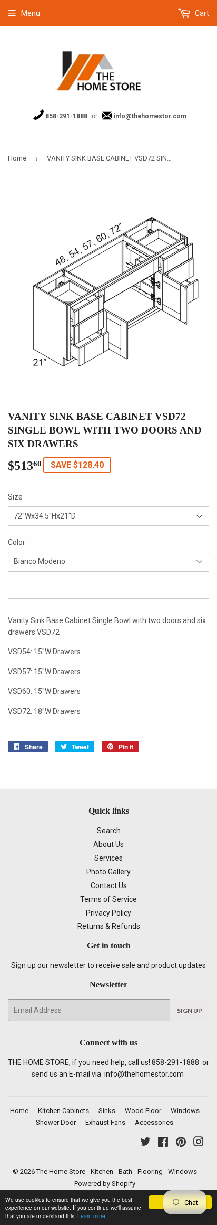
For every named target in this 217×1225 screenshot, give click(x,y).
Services (108, 858)
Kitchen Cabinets (63, 1111)
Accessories (154, 1122)
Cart (201, 13)
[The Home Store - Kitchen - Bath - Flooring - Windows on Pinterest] (180, 1143)
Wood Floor (143, 1111)
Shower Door (56, 1122)
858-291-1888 (65, 116)
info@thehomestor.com (149, 116)
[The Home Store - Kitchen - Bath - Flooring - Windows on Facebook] (163, 1143)
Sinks (106, 1111)
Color (16, 542)
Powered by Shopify (104, 1184)
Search (109, 830)
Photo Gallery (108, 872)
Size (15, 497)
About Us (108, 844)
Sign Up (189, 1010)
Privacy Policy (108, 913)
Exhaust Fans (105, 1122)
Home (17, 158)
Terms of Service (108, 899)
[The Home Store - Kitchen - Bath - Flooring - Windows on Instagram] (198, 1143)
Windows (185, 1111)
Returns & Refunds (108, 926)
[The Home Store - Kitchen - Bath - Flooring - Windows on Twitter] (145, 1143)
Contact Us (109, 885)
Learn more (91, 1216)
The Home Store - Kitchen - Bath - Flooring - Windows (116, 1171)
